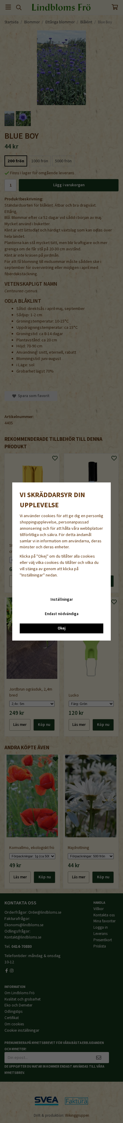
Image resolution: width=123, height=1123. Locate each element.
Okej (61, 628)
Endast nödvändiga (62, 613)
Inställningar (61, 599)
